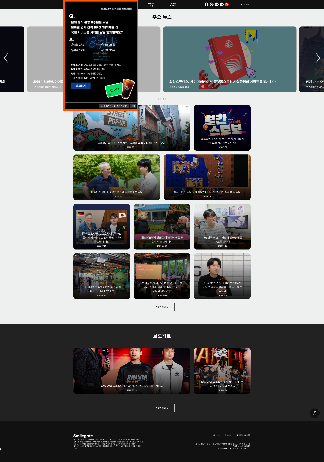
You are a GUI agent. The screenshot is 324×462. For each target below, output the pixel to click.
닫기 (133, 106)
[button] (318, 57)
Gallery (173, 5)
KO (243, 4)
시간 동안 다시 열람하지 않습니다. (114, 106)
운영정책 (228, 435)
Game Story (151, 4)
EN (247, 4)
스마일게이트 (215, 435)
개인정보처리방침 (243, 435)
